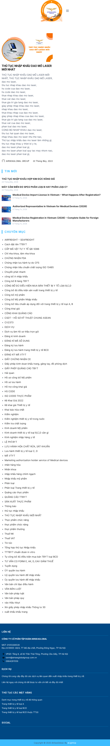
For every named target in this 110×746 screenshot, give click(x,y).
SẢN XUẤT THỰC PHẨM (18, 501)
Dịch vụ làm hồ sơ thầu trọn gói (22, 331)
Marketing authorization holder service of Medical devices (36, 460)
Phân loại (9, 483)
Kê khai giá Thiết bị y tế (17, 405)
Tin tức (8, 542)
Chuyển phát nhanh (15, 271)
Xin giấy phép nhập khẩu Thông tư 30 (25, 607)
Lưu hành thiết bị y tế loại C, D (21, 451)
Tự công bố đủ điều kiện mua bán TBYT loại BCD (31, 556)
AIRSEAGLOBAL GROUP (17, 161)
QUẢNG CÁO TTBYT (16, 497)
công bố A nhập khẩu (16, 276)
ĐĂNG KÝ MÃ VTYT (15, 354)
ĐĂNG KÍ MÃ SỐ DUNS (17, 340)
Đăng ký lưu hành (14, 345)
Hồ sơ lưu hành (13, 382)
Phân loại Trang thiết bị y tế (20, 487)
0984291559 (12, 661)
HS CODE (10, 391)
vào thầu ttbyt (12, 602)
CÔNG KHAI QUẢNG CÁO (18, 313)
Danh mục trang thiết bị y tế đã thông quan (22, 699)
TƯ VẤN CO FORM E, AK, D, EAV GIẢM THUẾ (29, 561)
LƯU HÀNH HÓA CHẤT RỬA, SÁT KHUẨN (27, 446)
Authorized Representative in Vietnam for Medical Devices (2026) (50, 206)
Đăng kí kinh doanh (15, 336)
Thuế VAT (10, 538)
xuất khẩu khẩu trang (16, 611)
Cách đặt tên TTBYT (16, 244)
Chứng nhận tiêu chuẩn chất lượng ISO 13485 (29, 267)
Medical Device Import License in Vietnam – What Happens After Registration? (57, 194)
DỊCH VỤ (9, 327)
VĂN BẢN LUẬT (13, 588)
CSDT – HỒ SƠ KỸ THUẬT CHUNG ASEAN (28, 317)
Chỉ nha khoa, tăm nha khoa (20, 253)
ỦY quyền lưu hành (15, 570)
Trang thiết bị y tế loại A (13, 704)
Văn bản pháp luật (14, 593)
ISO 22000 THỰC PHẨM (18, 395)
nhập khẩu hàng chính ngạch (20, 474)
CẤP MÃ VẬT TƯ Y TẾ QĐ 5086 (22, 248)
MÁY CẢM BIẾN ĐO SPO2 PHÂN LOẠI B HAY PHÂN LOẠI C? (34, 186)
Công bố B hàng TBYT (17, 281)
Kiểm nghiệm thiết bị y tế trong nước (25, 418)
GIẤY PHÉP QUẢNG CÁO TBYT (21, 368)
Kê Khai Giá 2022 (14, 400)
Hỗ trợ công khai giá (16, 386)
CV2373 (9, 322)
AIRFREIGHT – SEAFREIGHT (19, 239)
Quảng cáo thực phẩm (17, 492)
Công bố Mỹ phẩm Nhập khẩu (21, 299)
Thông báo (10, 506)
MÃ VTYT (10, 455)
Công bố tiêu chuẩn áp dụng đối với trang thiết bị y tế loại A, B (39, 304)
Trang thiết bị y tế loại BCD (14, 708)
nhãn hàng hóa (12, 464)
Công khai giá (12, 308)
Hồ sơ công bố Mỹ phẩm (18, 377)
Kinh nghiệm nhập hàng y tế (20, 437)
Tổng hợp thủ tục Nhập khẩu (20, 547)
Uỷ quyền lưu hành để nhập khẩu (22, 575)
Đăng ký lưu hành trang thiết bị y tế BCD (27, 350)
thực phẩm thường (15, 529)
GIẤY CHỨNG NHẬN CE (18, 359)
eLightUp (71, 743)
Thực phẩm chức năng (17, 519)
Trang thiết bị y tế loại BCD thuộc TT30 (20, 712)
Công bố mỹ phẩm (15, 294)
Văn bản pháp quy (14, 598)
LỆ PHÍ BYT (11, 441)
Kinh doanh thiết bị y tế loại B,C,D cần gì (27, 432)
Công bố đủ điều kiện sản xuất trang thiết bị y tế (31, 290)
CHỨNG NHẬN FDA (15, 258)
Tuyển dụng (11, 565)
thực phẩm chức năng (16, 524)
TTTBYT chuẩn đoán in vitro (20, 552)
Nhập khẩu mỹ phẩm (16, 478)
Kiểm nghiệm (12, 414)
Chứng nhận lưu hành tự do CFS (22, 262)
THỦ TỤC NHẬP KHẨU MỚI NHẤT (23, 515)
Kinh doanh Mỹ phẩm (16, 428)
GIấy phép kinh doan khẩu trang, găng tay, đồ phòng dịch (36, 363)
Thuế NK (9, 533)
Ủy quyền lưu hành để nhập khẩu (22, 579)
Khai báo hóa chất (14, 409)
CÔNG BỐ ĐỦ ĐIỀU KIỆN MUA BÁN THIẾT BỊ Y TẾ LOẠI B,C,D (38, 285)
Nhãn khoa (10, 469)
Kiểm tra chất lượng (15, 423)
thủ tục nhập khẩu (14, 510)
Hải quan (9, 372)
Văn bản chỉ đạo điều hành (19, 584)
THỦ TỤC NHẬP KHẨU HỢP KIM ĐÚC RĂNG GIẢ (28, 178)
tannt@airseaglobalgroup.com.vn (21, 657)
